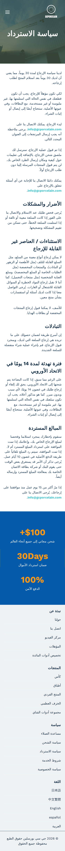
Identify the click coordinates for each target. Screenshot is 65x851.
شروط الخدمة (51, 760)
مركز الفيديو (53, 637)
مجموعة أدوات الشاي (47, 712)
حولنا (58, 619)
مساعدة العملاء (51, 733)
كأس (58, 676)
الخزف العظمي (51, 703)
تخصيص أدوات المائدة (46, 655)
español (55, 817)
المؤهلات (55, 646)
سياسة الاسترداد (50, 751)
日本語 (56, 790)
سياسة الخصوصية (49, 769)
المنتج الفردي (52, 694)
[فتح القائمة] (7, 12)
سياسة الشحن (51, 742)
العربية (56, 826)
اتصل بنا (55, 628)
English (55, 808)
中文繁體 (54, 799)
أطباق (57, 685)
